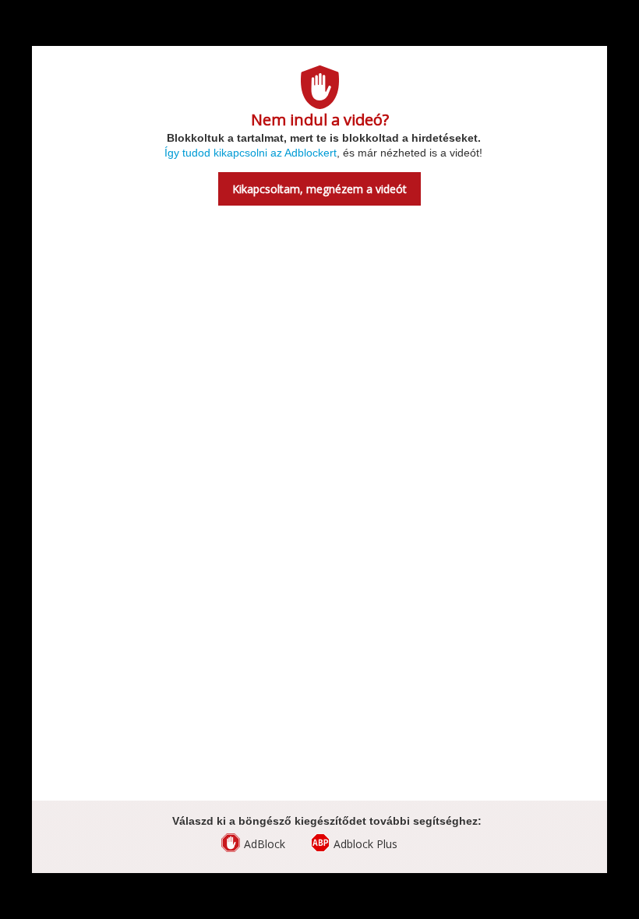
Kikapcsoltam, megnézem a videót (319, 188)
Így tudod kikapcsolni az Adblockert (250, 152)
